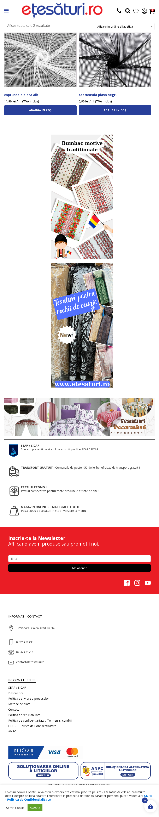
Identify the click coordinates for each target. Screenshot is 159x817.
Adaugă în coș (40, 110)
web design (54, 784)
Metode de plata (19, 704)
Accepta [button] (35, 807)
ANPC (12, 731)
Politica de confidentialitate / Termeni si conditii (40, 720)
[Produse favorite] (128, 11)
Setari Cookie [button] (15, 808)
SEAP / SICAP (17, 687)
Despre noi (15, 693)
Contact (13, 709)
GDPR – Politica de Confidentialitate (32, 726)
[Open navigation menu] (6, 11)
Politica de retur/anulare (24, 715)
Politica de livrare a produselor (28, 698)
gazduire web (87, 784)
